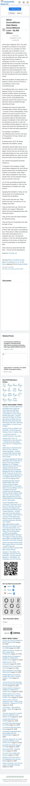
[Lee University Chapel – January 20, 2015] (15, 400)
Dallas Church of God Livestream (9, 663)
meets (12, 269)
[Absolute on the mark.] (20, 390)
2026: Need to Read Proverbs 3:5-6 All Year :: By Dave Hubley (11, 454)
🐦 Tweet (25, 275)
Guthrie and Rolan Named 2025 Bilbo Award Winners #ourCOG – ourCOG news (12, 544)
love (9, 269)
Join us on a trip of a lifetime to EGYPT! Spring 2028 (12, 641)
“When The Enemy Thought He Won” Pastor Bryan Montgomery (12, 652)
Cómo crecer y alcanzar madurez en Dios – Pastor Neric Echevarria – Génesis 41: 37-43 (12, 701)
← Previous (11, 13)
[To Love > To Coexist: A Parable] (5, 385)
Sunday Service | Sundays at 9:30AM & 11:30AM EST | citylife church (11, 658)
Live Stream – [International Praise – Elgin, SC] (11, 708)
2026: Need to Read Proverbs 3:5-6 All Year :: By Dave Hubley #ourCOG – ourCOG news (11, 450)
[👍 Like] (4, 275)
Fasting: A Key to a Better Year (12, 432)
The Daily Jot (12, 253)
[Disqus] (15, 306)
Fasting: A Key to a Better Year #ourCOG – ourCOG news (12, 429)
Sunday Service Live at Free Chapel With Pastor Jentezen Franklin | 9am (11, 695)
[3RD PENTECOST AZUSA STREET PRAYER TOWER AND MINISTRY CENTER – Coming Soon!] (10, 395)
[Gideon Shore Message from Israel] (5, 390)
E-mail (5, 622)
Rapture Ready (22, 264)
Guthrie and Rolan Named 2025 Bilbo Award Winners (12, 548)
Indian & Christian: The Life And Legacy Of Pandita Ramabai (12, 764)
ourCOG (17, 269)
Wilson (21, 269)
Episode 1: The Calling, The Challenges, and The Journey (11, 558)
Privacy (4, 779)
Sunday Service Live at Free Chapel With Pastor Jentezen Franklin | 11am (11, 676)
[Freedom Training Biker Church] (10, 385)
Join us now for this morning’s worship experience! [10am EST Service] (12, 683)
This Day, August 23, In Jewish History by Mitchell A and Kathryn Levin (12, 715)
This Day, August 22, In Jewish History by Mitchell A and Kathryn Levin (12, 740)
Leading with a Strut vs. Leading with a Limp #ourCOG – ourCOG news (12, 440)
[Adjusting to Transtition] (15, 385)
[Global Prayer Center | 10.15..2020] (10, 400)
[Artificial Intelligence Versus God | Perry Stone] (20, 385)
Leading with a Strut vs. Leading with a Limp (12, 443)
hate (6, 269)
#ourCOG (10, 267)
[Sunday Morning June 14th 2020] (5, 395)
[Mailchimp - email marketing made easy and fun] (12, 634)
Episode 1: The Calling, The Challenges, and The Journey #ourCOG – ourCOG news (11, 553)
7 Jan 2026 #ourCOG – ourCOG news (9, 435)
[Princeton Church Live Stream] (5, 400)
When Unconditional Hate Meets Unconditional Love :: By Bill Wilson (13, 262)
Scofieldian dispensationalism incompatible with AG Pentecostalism (11, 733)
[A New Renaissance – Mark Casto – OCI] (10, 390)
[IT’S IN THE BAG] (20, 395)
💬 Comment (11, 275)
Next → (19, 13)
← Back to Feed (15, 9)
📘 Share (18, 275)
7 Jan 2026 (17, 436)
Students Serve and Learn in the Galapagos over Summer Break (11, 759)
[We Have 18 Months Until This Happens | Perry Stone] (15, 390)
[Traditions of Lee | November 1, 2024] (15, 395)
